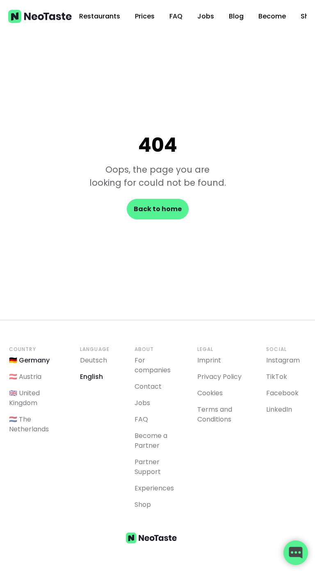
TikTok (276, 376)
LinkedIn (279, 409)
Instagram (283, 360)
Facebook (282, 393)
